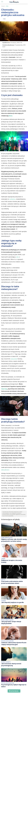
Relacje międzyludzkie (7, 619)
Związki (3, 6)
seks (17, 257)
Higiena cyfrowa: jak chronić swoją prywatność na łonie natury (14, 540)
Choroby (3, 600)
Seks (7, 6)
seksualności (5, 470)
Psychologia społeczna (7, 683)
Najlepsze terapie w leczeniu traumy (11, 561)
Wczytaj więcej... (14, 691)
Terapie (3, 558)
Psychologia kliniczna (7, 641)
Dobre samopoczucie (6, 537)
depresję (4, 389)
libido (10, 115)
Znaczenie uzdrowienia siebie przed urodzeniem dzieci (12, 582)
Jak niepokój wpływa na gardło (12, 602)
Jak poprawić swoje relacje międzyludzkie (11, 622)
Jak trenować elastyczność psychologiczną (11, 664)
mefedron (12, 199)
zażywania (14, 359)
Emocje (3, 579)
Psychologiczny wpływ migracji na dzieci (13, 686)
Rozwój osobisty (6, 662)
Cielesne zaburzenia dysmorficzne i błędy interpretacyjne (13, 643)
